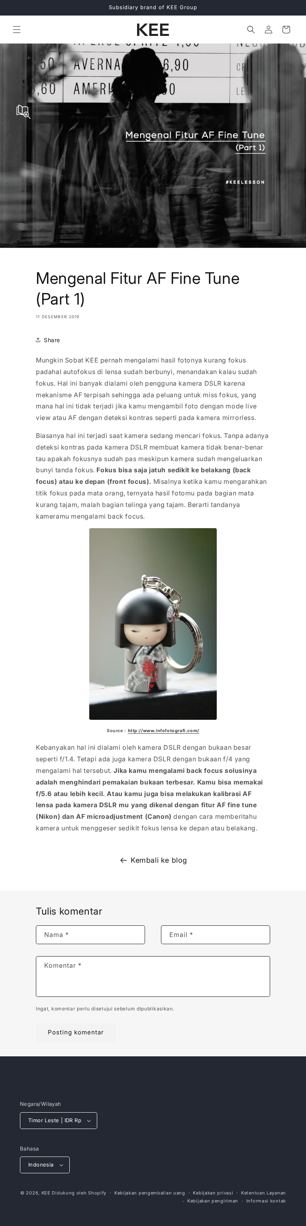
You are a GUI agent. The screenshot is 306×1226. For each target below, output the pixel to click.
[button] (17, 29)
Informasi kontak (266, 1201)
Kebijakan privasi (213, 1193)
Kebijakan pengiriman (212, 1201)
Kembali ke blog (159, 860)
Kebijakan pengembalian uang (149, 1193)
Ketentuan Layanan (263, 1193)
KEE (46, 1193)
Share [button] (52, 340)
